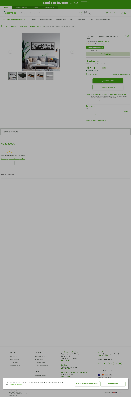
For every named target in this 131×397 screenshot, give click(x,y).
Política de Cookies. (16, 384)
